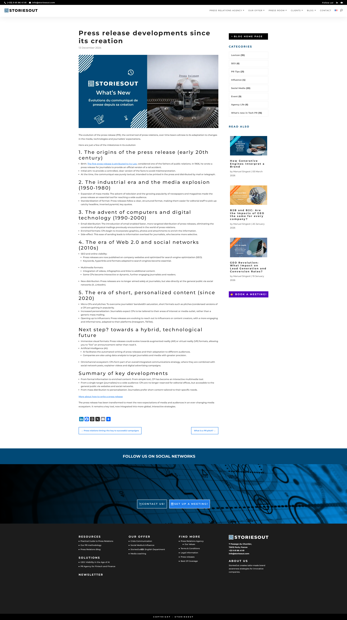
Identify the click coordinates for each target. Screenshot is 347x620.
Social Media (238, 88)
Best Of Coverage (189, 561)
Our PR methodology (91, 545)
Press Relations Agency (226, 11)
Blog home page (248, 36)
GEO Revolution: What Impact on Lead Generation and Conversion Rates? (248, 267)
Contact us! (153, 503)
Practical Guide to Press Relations (97, 541)
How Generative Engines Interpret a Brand (247, 163)
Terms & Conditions (190, 548)
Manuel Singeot (242, 171)
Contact (325, 11)
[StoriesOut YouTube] (342, 3)
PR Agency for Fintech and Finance (98, 566)
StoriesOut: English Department (148, 549)
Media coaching (138, 553)
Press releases (188, 557)
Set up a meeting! (191, 503)
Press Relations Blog (91, 549)
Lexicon (235, 55)
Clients (296, 11)
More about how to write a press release (101, 396)
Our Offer (255, 11)
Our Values (190, 544)
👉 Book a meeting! (248, 294)
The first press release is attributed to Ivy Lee (112, 164)
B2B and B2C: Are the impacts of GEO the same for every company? (247, 215)
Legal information (189, 552)
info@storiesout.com (239, 553)
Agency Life (238, 104)
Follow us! (327, 3)
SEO (233, 63)
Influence (236, 80)
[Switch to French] (336, 13)
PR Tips (235, 71)
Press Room (277, 11)
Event (234, 96)
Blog (310, 11)
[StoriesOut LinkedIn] (337, 3)
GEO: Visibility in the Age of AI (95, 562)
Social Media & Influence (142, 545)
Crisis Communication (141, 541)
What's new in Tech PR (244, 113)
